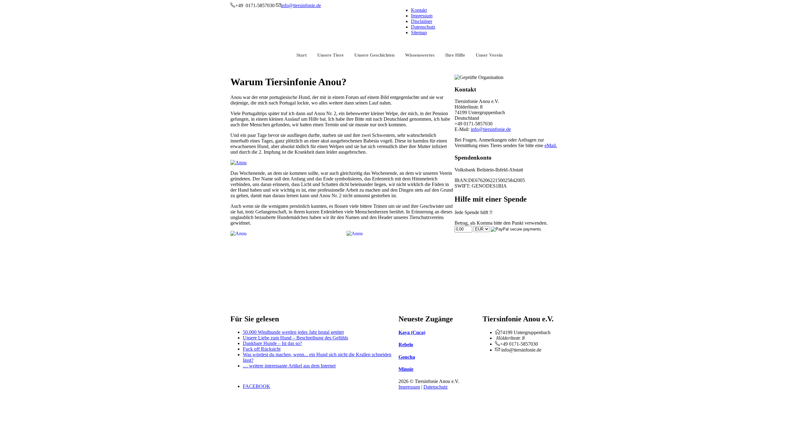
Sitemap (419, 32)
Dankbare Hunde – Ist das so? (272, 343)
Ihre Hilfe (455, 55)
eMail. (551, 145)
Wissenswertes (420, 55)
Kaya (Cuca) (411, 332)
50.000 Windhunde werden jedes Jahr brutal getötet (293, 332)
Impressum (421, 15)
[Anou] (238, 162)
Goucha (406, 357)
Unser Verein (489, 55)
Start (301, 55)
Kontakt (419, 10)
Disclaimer (421, 21)
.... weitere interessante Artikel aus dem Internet (289, 365)
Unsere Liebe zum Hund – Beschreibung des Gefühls (295, 337)
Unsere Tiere (330, 55)
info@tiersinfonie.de (491, 129)
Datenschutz (423, 27)
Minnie (405, 369)
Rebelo (405, 344)
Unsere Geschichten (374, 55)
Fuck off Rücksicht (262, 349)
